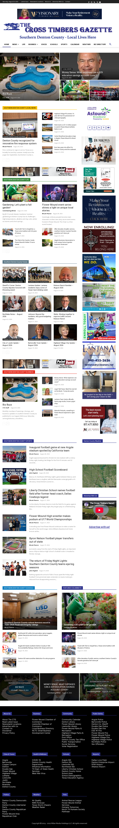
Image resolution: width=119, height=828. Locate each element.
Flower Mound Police (101, 735)
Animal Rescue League (72, 800)
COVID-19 (36, 760)
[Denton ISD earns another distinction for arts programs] (9, 662)
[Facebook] (89, 1)
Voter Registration (70, 746)
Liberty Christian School (72, 769)
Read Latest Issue (10, 722)
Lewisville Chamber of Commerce (42, 725)
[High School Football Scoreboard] (14, 476)
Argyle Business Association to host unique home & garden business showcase (64, 242)
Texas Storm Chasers (41, 805)
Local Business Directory (43, 728)
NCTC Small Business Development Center (41, 731)
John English (33, 473)
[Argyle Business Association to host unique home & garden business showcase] (47, 243)
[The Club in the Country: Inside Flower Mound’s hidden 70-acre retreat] (8, 243)
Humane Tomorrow (70, 807)
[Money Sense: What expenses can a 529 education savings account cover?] (89, 66)
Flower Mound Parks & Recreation (72, 729)
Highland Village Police (102, 739)
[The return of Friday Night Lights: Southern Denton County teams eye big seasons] (14, 567)
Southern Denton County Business (14, 90)
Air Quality (36, 800)
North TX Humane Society (73, 809)
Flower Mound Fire (100, 733)
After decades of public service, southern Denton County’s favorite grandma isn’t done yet (65, 231)
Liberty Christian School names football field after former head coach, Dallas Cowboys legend (52, 493)
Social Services (68, 744)
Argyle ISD (66, 760)
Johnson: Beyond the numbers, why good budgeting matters (39, 316)
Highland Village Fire (101, 737)
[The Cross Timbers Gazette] (59, 30)
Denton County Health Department (42, 763)
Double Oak (7, 769)
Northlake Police (99, 742)
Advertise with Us (10, 726)
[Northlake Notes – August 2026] (14, 303)
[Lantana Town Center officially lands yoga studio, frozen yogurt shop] (47, 402)
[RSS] (94, 1)
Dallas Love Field (99, 760)
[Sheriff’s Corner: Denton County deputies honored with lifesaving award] (14, 275)
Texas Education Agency (73, 778)
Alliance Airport (98, 766)
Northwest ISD (68, 766)
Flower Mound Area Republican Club (11, 815)
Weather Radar (38, 807)
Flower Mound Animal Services (71, 804)
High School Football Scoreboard (48, 469)
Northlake (6, 782)
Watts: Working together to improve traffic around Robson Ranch (64, 316)
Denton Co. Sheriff (100, 724)
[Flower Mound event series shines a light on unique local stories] (59, 193)
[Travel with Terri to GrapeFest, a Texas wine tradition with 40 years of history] (8, 231)
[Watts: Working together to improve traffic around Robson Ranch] (65, 303)
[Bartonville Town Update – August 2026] (39, 332)
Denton (5, 766)
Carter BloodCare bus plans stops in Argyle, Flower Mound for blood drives (65, 138)
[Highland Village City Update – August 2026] (65, 332)
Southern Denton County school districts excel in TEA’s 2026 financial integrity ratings (27, 623)
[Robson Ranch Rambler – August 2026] (65, 275)
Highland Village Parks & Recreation (72, 734)
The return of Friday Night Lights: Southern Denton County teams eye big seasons (51, 564)
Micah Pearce (7, 146)
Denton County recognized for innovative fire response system (20, 142)
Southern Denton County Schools (18, 588)
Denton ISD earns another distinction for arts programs (36, 658)
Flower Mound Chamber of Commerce (44, 720)
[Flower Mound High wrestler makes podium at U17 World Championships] (14, 522)
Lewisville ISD (68, 764)
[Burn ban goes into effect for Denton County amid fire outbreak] (47, 150)
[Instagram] (91, 1)
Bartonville (7, 762)
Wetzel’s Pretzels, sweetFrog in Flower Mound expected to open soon (64, 413)
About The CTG (9, 719)
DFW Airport (97, 764)
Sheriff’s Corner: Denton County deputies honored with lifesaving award (14, 287)
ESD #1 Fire (97, 730)
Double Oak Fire (99, 728)
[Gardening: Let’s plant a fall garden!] (74, 90)
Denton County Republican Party (14, 810)
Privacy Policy (8, 733)
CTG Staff (6, 408)
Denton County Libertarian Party (14, 806)
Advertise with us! (99, 526)
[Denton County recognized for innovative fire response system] (20, 125)
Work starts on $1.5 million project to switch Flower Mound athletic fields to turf (65, 127)
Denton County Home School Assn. (71, 772)
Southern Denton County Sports (102, 89)
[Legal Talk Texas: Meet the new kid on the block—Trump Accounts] (47, 391)
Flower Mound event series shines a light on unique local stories (57, 207)
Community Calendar (71, 719)
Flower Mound (8, 771)
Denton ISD (67, 762)
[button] (110, 44)
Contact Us (7, 728)
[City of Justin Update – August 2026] (14, 332)
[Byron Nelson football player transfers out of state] (14, 545)
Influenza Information (41, 766)
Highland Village (9, 773)
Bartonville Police (99, 722)
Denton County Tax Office (73, 739)
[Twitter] (97, 1)
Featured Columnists (72, 588)
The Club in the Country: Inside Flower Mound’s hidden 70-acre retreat (25, 242)
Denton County (9, 787)
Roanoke (6, 784)
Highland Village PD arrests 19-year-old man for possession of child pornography (64, 116)
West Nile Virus (38, 773)
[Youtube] (100, 1)
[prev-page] (4, 159)
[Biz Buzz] (29, 77)
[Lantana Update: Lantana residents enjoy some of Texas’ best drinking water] (39, 275)
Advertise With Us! (90, 496)
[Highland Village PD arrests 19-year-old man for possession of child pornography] (47, 116)
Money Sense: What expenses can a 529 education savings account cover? (65, 380)
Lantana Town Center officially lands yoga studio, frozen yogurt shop (64, 401)
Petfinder (66, 811)
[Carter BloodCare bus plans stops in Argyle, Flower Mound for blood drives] (47, 138)
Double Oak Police (100, 726)
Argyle (5, 760)
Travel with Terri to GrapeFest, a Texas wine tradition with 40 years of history (26, 231)
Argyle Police (97, 719)
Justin (5, 780)
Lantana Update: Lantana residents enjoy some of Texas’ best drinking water (38, 287)
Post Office (67, 737)
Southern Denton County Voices (15, 262)
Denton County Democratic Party (14, 801)
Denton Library (68, 722)
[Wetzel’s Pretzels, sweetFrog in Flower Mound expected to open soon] (47, 413)
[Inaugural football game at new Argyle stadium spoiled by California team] (104, 90)
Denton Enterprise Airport (103, 762)
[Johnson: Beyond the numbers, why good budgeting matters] (39, 303)
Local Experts (67, 69)
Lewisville (6, 778)
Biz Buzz (7, 404)
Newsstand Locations (11, 724)
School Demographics (71, 775)
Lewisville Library (69, 726)
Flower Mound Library (71, 724)
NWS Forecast (38, 803)
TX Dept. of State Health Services (43, 770)
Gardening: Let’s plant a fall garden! (80, 625)
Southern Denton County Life (71, 93)
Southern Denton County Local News (20, 108)
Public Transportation (71, 742)
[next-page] (7, 159)
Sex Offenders (98, 744)
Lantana (5, 775)
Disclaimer (7, 730)
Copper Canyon (9, 764)
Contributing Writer (9, 211)
